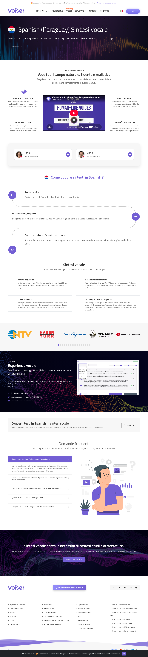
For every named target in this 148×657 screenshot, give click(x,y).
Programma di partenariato (53, 624)
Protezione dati (83, 620)
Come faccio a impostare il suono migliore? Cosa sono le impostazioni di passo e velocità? (39, 479)
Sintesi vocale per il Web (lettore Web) (57, 620)
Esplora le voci (83, 604)
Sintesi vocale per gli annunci (122, 623)
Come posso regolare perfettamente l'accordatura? (31, 459)
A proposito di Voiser (17, 604)
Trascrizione (57, 11)
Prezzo (69, 10)
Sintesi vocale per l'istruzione (122, 619)
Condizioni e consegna (86, 628)
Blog (79, 616)
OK (124, 653)
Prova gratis (15, 46)
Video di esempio (84, 608)
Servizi (12, 612)
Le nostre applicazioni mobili (70, 588)
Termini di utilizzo (84, 624)
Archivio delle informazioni (121, 604)
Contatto (104, 11)
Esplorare (79, 11)
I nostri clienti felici (16, 608)
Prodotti (13, 616)
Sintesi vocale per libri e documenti (124, 631)
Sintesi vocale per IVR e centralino (123, 627)
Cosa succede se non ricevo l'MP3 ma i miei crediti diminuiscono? (37, 489)
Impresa (92, 11)
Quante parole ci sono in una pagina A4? (27, 498)
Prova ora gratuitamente (74, 559)
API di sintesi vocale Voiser (53, 616)
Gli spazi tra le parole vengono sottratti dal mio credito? (33, 507)
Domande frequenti (84, 612)
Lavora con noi (15, 624)
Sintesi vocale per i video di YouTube (124, 608)
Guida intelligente (50, 612)
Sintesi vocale (42, 11)
